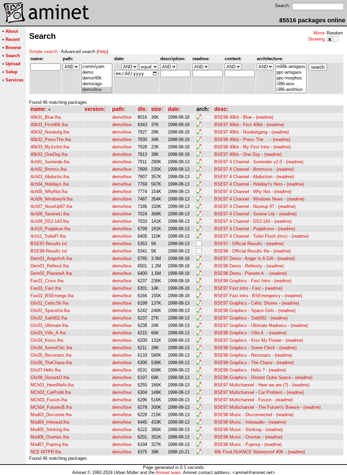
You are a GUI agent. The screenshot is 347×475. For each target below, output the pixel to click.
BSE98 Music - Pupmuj (237, 444)
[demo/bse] (97, 90)
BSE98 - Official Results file (241, 251)
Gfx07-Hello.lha (45, 370)
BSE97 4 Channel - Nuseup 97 (244, 206)
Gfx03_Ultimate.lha (49, 325)
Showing (316, 39)
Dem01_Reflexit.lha (49, 265)
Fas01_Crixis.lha (46, 280)
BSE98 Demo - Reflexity (238, 265)
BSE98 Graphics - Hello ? (239, 370)
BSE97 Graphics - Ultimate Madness (250, 325)
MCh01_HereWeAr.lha (52, 384)
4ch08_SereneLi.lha (49, 213)
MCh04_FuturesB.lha (51, 407)
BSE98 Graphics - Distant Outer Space (252, 377)
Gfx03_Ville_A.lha (48, 332)
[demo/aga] (97, 84)
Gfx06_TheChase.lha (51, 362)
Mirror (319, 32)
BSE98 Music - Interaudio (239, 422)
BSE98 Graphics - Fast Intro (242, 280)
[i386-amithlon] (291, 90)
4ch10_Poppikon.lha (50, 228)
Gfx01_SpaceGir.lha (50, 310)
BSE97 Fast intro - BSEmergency (247, 295)
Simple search (43, 51)
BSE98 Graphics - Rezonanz (242, 355)
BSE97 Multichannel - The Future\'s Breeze (256, 407)
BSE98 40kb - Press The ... (241, 139)
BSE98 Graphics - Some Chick (244, 347)
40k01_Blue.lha (45, 117)
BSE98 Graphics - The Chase (243, 362)
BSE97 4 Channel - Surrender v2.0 (248, 161)
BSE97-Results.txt (48, 243)
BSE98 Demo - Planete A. (239, 273)
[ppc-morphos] (291, 78)
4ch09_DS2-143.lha (49, 221)
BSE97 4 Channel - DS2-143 (242, 221)
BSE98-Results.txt (48, 251)
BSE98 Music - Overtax (237, 437)
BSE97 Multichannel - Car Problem (248, 392)
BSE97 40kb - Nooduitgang (240, 132)
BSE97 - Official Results (238, 243)
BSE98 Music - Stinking (237, 429)
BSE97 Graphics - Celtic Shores (246, 303)
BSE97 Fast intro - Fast (237, 288)
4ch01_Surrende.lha (49, 161)
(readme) (264, 117)
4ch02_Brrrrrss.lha (48, 169)
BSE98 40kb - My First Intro (241, 146)
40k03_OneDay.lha (48, 154)
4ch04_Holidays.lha (49, 184)
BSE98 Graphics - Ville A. (239, 332)
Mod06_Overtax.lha (49, 437)
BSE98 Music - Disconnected (243, 414)
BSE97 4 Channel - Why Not (242, 191)
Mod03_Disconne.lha (51, 414)
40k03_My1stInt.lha (49, 146)
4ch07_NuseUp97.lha (51, 206)
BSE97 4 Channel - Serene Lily (244, 213)
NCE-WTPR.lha (45, 451)
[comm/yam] (97, 67)
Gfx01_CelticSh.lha (49, 303)
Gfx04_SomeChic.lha (51, 347)
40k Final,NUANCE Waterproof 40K (249, 451)
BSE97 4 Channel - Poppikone (244, 228)
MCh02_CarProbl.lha (50, 392)
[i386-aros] (291, 84)
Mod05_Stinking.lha (49, 429)
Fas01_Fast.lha (45, 288)
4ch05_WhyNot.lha (48, 191)
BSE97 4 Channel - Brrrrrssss (243, 169)
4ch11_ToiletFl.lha (48, 236)
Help (102, 51)
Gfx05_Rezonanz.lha (51, 355)
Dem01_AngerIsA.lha (51, 258)
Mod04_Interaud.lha (49, 422)
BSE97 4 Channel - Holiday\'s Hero (248, 184)
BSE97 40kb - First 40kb (238, 124)
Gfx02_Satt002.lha (48, 317)
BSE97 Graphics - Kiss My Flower (248, 340)
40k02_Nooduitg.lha (49, 132)
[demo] (97, 72)
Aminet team (168, 472)
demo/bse (121, 117)
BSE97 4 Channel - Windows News (248, 198)
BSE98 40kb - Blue (233, 117)
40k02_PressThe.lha (50, 139)
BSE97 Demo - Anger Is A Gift (243, 258)
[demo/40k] (97, 78)
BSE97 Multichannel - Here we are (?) (251, 384)
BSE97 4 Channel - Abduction (243, 176)
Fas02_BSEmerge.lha (52, 295)
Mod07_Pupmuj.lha (49, 444)
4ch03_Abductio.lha (49, 176)
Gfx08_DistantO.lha (49, 377)
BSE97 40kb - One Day (237, 154)
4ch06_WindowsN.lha (51, 198)
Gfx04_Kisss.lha (46, 340)
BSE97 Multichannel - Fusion (242, 399)
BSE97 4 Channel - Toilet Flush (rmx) (250, 236)
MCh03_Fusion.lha (48, 399)
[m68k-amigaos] (291, 67)
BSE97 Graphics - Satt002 (240, 317)
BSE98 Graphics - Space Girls (244, 310)
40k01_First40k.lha (49, 124)
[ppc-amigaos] (291, 72)
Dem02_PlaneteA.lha (51, 273)
